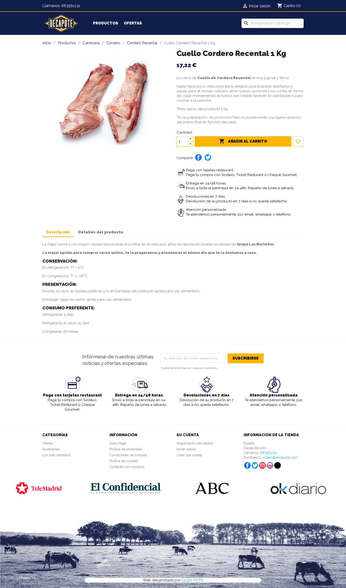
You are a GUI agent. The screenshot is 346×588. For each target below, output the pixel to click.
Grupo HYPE (192, 580)
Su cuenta (188, 435)
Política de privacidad (125, 449)
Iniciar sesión (186, 449)
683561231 (70, 6)
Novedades (51, 449)
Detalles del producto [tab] (100, 232)
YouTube (262, 465)
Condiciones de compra (128, 455)
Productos (105, 23)
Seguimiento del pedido (195, 443)
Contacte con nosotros (127, 467)
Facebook (247, 465)
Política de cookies (123, 461)
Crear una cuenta (189, 455)
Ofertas (133, 23)
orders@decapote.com (280, 457)
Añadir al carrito (243, 141)
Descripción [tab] (58, 232)
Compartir (198, 157)
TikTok (277, 465)
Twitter (255, 465)
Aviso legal (117, 443)
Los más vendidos (56, 455)
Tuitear (208, 157)
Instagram (270, 465)
